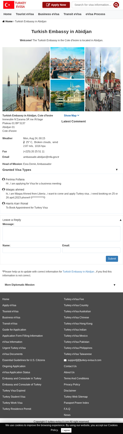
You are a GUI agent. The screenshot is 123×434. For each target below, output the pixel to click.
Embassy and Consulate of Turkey (21, 384)
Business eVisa (48, 14)
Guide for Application (14, 329)
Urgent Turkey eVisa (14, 348)
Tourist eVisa (25, 14)
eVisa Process (95, 14)
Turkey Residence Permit (16, 409)
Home (8, 14)
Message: (8, 224)
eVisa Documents (12, 354)
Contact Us (70, 366)
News (67, 415)
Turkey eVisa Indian (75, 329)
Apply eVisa (9, 305)
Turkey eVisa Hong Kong (78, 323)
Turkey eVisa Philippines (78, 348)
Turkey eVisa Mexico (76, 335)
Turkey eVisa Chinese (76, 317)
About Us (69, 372)
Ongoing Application (13, 366)
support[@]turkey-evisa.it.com (84, 360)
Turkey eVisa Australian (77, 311)
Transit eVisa (72, 14)
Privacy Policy (72, 384)
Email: (66, 245)
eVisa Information (12, 341)
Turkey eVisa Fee (74, 299)
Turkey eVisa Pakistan (76, 341)
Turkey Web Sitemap (76, 396)
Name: (6, 245)
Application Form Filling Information (22, 335)
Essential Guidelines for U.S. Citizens (23, 360)
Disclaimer (70, 390)
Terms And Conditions (76, 378)
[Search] (116, 5)
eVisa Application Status (16, 372)
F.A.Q (67, 409)
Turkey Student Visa (13, 396)
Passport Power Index (76, 402)
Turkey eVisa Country (76, 305)
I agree (66, 430)
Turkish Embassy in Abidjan (79, 271)
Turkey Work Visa (12, 402)
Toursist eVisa (10, 311)
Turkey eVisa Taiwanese (78, 354)
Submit (112, 258)
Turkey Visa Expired (13, 390)
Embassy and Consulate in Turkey (21, 378)
